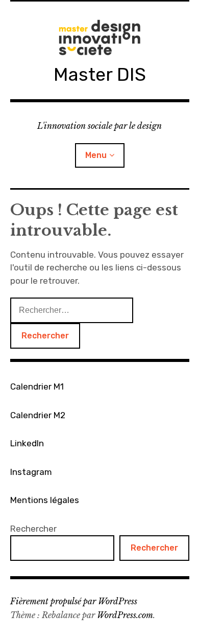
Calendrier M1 (37, 386)
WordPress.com (125, 615)
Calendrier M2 (37, 415)
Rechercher (33, 529)
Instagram (31, 472)
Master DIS (100, 74)
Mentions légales (44, 500)
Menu (96, 155)
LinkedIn (27, 443)
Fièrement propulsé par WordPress (73, 601)
